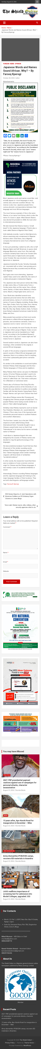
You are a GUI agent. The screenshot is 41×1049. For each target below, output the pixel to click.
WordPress (27, 1045)
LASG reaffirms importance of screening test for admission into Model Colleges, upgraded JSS (17, 894)
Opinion (18, 64)
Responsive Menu (37, 2)
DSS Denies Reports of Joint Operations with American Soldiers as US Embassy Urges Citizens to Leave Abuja (20, 496)
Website (6, 571)
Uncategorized (9, 851)
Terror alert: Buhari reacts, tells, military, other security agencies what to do (20, 506)
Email (5, 562)
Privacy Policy (10, 1043)
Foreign (6, 64)
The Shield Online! (26, 1040)
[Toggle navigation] (4, 22)
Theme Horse (29, 1043)
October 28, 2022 (9, 78)
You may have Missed (13, 751)
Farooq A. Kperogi (13, 484)
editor (18, 78)
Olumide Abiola (20, 790)
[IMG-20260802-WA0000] (20, 162)
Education (7, 886)
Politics (7, 775)
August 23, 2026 (8, 790)
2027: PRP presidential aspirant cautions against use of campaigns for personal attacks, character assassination (20, 1016)
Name (5, 553)
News (12, 64)
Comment (7, 527)
